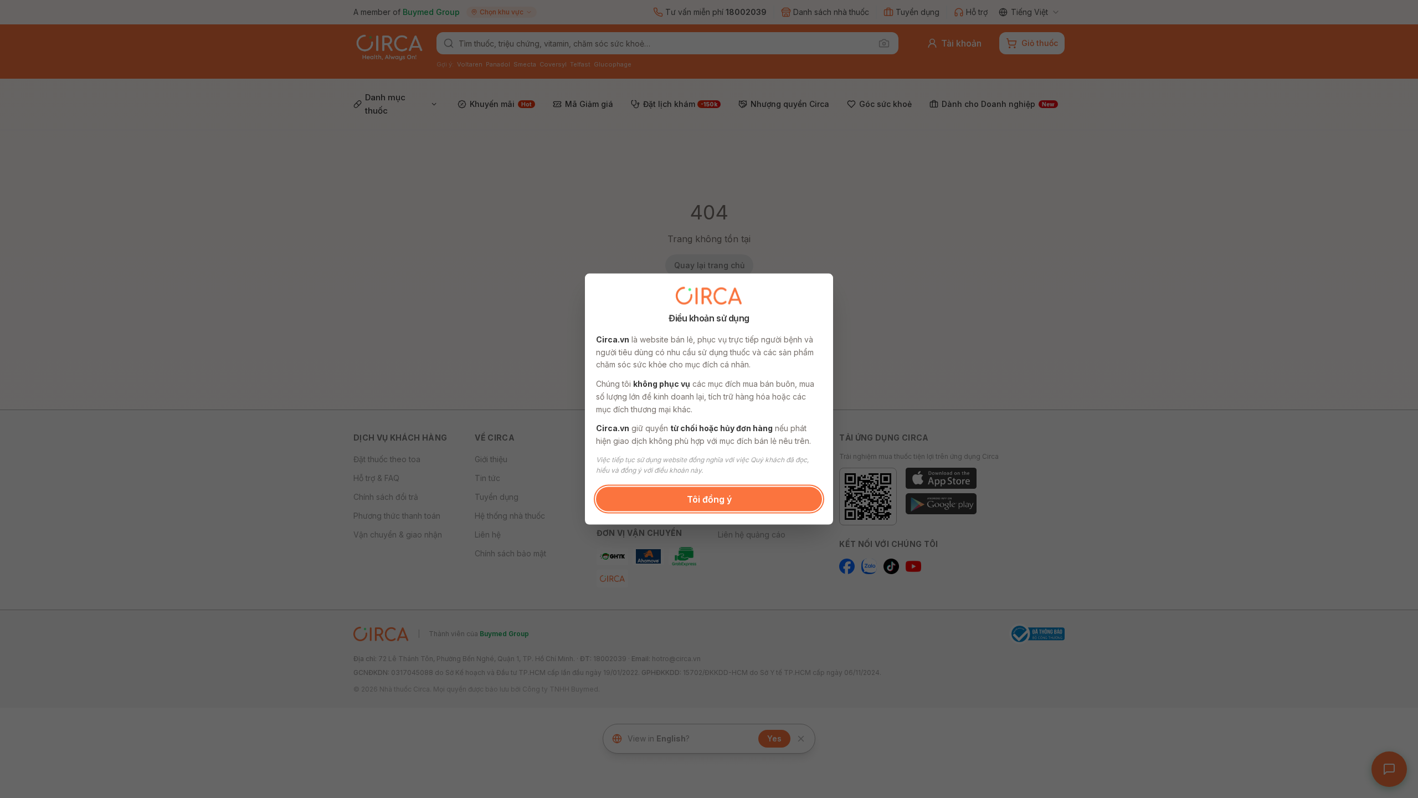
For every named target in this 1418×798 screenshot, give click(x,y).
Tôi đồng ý (709, 498)
